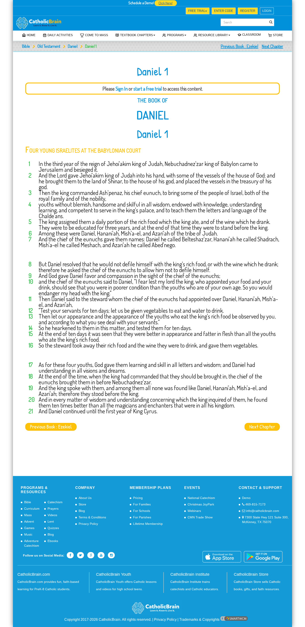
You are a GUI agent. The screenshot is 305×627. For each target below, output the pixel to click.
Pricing (138, 498)
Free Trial (196, 10)
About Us (85, 498)
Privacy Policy (88, 524)
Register (247, 10)
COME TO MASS (96, 35)
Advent (29, 521)
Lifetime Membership (148, 524)
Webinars (194, 511)
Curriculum (32, 508)
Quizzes (53, 528)
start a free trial (148, 88)
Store (278, 35)
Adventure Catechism (31, 543)
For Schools (141, 511)
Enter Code (223, 10)
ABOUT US (28, 11)
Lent (51, 521)
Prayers (53, 508)
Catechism (55, 502)
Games (29, 528)
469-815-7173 (254, 504)
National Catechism (201, 498)
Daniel (72, 46)
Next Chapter (272, 46)
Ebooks (53, 541)
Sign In (121, 88)
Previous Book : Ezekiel (239, 46)
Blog (51, 534)
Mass (28, 515)
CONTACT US (82, 11)
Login (266, 10)
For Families (142, 504)
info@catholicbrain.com (262, 511)
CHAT (64, 11)
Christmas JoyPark (201, 504)
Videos (52, 515)
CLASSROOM (251, 34)
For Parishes (142, 517)
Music (28, 534)
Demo (246, 498)
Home (31, 35)
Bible (26, 46)
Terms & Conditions (92, 517)
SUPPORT (47, 11)
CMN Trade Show (200, 517)
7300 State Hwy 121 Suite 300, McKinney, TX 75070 (265, 519)
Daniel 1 (152, 133)
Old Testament (48, 46)
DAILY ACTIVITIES (60, 35)
